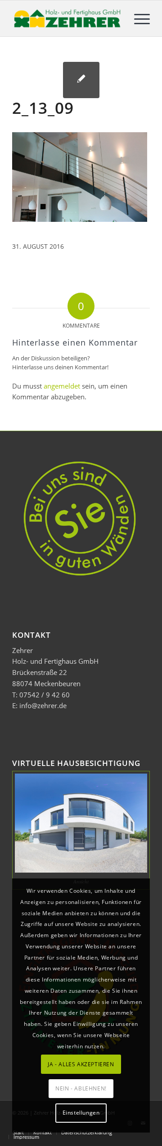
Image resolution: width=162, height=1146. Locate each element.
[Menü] (137, 18)
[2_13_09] (81, 80)
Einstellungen (81, 1112)
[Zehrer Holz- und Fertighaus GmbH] (67, 18)
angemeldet (62, 385)
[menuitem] (137, 18)
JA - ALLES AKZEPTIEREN (81, 1064)
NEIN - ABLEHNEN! (81, 1088)
